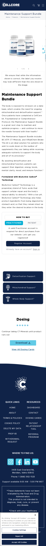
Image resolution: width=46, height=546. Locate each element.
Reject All (19, 536)
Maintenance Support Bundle (30, 17)
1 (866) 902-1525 (27, 476)
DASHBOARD (33, 407)
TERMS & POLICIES (12, 418)
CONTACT (33, 413)
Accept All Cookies (19, 542)
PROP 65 (12, 433)
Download (21, 343)
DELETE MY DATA (12, 428)
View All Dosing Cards (23, 349)
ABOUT (12, 413)
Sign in (36, 249)
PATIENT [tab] (32, 223)
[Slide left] (17, 68)
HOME (12, 407)
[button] (42, 5)
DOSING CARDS (33, 418)
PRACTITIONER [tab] (13, 223)
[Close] (35, 515)
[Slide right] (28, 68)
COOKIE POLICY (12, 423)
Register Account (23, 243)
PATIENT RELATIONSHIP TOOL (33, 426)
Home (8, 17)
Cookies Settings (19, 530)
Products (15, 17)
